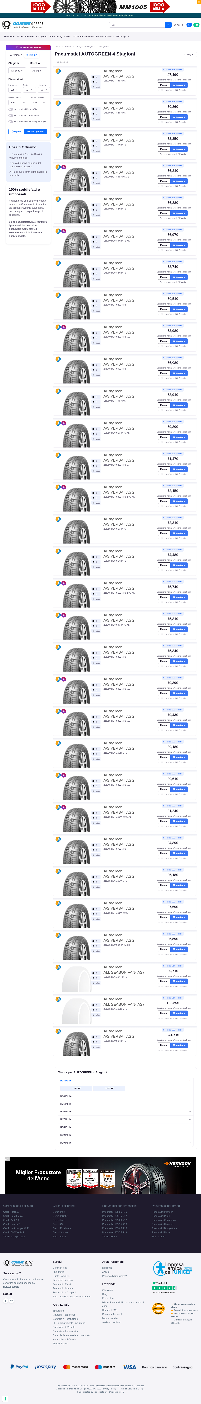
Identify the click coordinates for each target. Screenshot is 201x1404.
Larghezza (13, 85)
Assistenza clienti (111, 1322)
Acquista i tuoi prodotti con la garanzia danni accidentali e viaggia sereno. (100, 15)
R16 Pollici (66, 1111)
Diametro (42, 85)
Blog (104, 1294)
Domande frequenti (112, 1314)
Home (57, 46)
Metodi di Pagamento (64, 1315)
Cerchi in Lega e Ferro (60, 36)
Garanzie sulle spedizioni (66, 1331)
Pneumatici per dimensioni (119, 1205)
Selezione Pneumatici (30, 47)
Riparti (17, 131)
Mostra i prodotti (35, 131)
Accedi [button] (179, 25)
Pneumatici (9, 36)
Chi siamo (107, 1290)
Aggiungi (180, 85)
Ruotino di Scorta (105, 36)
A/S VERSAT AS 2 (118, 73)
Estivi (20, 36)
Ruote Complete (61, 1276)
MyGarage (121, 36)
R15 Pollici (66, 1104)
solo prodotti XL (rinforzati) (26, 115)
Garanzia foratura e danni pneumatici (72, 1335)
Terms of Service (126, 1389)
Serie (25, 85)
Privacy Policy (60, 1343)
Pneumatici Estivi (62, 1284)
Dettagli (164, 85)
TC (122, 1392)
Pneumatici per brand (166, 1205)
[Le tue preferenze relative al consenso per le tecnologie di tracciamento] (5, 1399)
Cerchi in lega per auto (18, 1205)
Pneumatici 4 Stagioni (64, 1292)
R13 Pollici (66, 1080)
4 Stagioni (41, 36)
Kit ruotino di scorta (63, 1280)
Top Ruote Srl (100, 1392)
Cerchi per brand (64, 1205)
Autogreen (104, 46)
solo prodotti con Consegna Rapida (30, 121)
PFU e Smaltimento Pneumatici (69, 1323)
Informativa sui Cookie (64, 1339)
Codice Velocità (37, 97)
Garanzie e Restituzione (65, 1319)
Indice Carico (14, 97)
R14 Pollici (66, 1096)
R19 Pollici (66, 1135)
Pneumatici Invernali (63, 1288)
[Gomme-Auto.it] (22, 25)
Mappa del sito (110, 1318)
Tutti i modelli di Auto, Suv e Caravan (72, 1296)
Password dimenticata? (114, 1276)
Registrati (107, 1268)
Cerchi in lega (60, 1268)
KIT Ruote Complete (83, 36)
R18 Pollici (66, 1127)
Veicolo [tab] (17, 55)
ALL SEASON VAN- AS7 (123, 970)
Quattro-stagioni (86, 46)
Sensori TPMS (110, 1310)
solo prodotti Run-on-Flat (26, 109)
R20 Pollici (66, 1142)
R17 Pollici (66, 1119)
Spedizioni (58, 1310)
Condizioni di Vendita (64, 1327)
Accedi (105, 1272)
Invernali (29, 36)
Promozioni (108, 1298)
